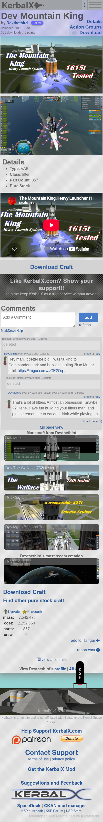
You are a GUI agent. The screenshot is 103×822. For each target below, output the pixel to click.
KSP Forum (54, 811)
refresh (85, 325)
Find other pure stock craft (33, 600)
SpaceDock (28, 805)
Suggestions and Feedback (51, 782)
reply (97, 353)
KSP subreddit (32, 811)
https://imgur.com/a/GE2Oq (40, 371)
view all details (53, 660)
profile (60, 668)
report (89, 353)
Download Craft (51, 267)
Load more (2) (92, 421)
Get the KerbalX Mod (51, 768)
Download (91, 32)
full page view (51, 427)
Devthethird (17, 22)
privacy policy (63, 759)
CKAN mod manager (65, 805)
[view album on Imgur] (5, 99)
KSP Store (74, 811)
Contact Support (51, 752)
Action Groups (86, 26)
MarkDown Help (12, 330)
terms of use (38, 759)
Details (94, 21)
